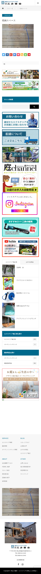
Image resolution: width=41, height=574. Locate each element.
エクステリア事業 (7, 442)
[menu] (38, 3)
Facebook (18, 564)
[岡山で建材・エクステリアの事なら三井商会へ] (21, 3)
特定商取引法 (24, 470)
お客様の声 (23, 446)
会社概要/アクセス (7, 463)
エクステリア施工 (25, 453)
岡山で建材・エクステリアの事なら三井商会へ (24, 571)
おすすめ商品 (30, 262)
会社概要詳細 (20, 560)
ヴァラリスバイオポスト (24, 280)
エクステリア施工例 (11, 262)
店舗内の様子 (6, 477)
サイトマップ (24, 474)
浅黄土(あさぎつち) (22, 306)
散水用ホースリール (23, 293)
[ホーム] (2, 8)
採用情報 (4, 481)
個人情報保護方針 (25, 466)
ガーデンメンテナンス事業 (9, 449)
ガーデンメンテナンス (19, 344)
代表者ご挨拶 (6, 466)
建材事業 (4, 446)
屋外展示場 (5, 474)
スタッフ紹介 (6, 470)
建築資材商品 (20, 363)
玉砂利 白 (20, 267)
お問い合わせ (24, 463)
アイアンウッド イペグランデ (26, 318)
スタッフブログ (24, 442)
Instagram (22, 564)
